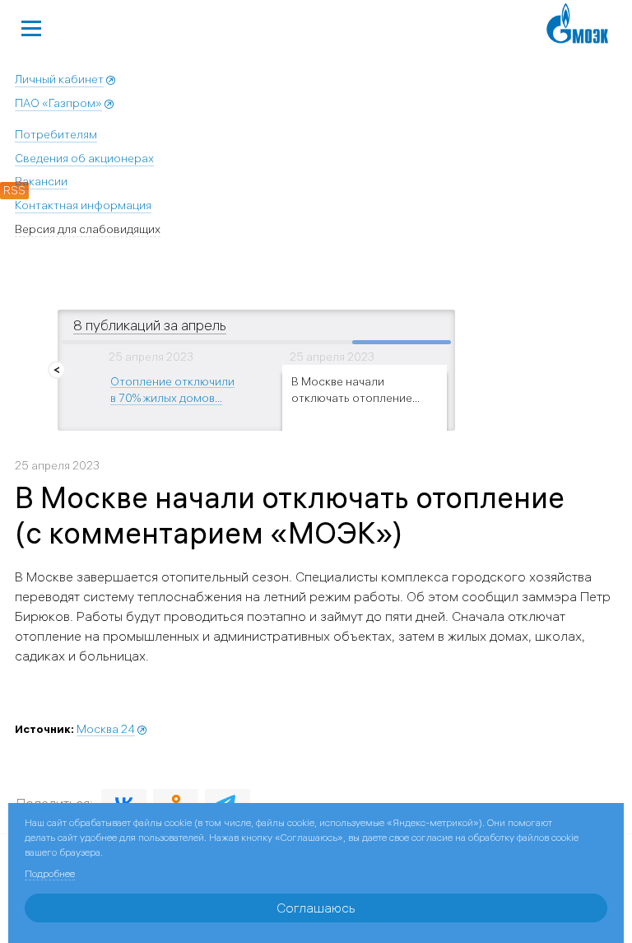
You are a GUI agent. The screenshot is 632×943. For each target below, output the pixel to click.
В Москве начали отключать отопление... (355, 389)
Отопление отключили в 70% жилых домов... (172, 389)
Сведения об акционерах (84, 158)
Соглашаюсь (316, 907)
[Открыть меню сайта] (31, 26)
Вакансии (41, 181)
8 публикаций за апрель (149, 325)
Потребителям (56, 134)
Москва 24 (106, 728)
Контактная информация (83, 205)
